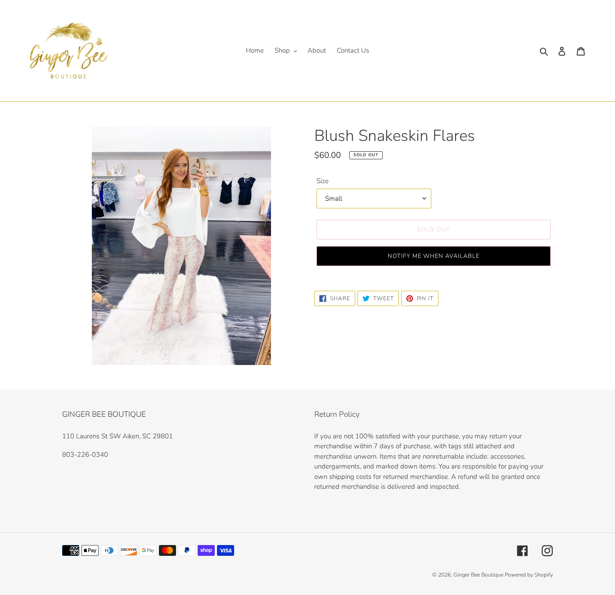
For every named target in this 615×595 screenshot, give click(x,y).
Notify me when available (434, 256)
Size (323, 180)
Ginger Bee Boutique (479, 574)
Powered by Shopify (529, 574)
